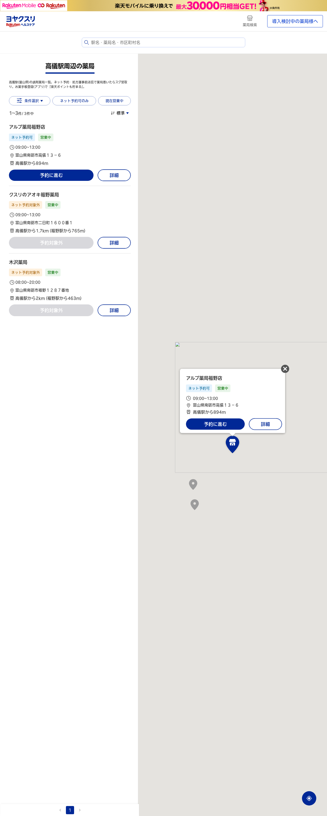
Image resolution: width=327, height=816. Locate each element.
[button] (70, 145)
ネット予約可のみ (74, 101)
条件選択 (32, 101)
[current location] (309, 798)
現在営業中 (114, 101)
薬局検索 (250, 25)
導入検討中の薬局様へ (295, 21)
